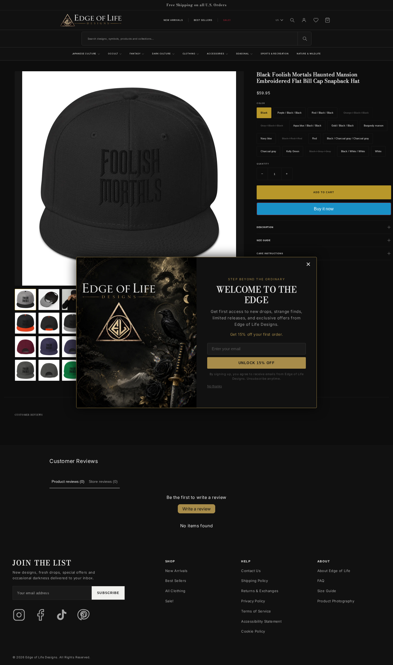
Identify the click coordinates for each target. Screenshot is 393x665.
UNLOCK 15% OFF (256, 363)
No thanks (214, 386)
